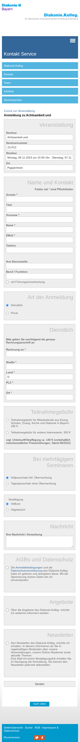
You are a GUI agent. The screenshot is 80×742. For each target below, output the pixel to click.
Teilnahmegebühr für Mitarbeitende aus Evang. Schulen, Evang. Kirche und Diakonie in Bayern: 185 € (40, 423)
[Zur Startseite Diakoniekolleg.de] (46, 20)
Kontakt (8, 74)
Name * (10, 225)
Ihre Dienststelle (17, 261)
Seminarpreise (13, 99)
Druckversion (12, 737)
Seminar (11, 132)
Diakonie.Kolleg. (14, 65)
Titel (9, 204)
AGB (37, 727)
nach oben (39, 703)
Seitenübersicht (13, 727)
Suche (29, 727)
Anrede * (11, 194)
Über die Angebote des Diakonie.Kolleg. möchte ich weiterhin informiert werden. (40, 611)
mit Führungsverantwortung (28, 281)
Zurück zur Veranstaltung (19, 110)
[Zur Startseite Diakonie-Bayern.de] (14, 11)
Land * (10, 372)
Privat (14, 313)
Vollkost (15, 503)
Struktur (11, 153)
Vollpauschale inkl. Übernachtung (31, 477)
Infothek (9, 91)
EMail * (10, 235)
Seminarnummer (16, 142)
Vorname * (12, 215)
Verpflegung (15, 499)
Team (7, 82)
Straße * (11, 362)
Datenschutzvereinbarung (27, 570)
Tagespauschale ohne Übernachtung (33, 483)
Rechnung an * (16, 349)
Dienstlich (17, 305)
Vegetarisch (18, 509)
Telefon (11, 245)
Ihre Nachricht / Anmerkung (24, 534)
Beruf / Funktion (17, 271)
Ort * (9, 392)
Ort (8, 163)
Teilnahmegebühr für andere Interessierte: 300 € (40, 432)
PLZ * (9, 382)
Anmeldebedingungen (29, 567)
